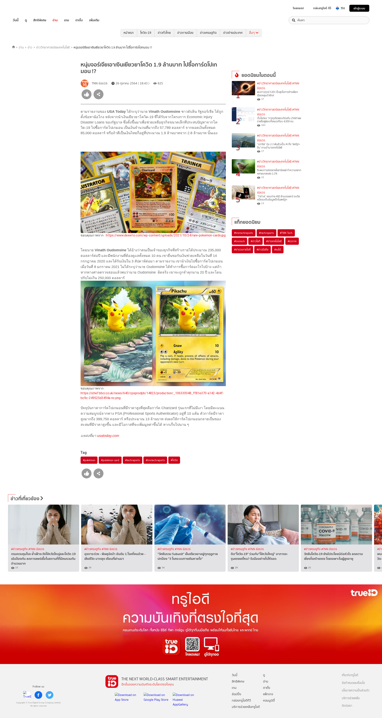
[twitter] (50, 695)
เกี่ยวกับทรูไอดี (350, 675)
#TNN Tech (286, 233)
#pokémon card (110, 460)
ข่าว (30, 47)
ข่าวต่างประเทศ (233, 32)
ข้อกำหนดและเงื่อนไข (353, 683)
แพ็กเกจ (268, 694)
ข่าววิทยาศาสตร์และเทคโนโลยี (53, 47)
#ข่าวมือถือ (262, 250)
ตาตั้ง (79, 20)
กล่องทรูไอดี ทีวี (322, 8)
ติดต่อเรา (347, 706)
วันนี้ (16, 20)
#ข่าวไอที (255, 241)
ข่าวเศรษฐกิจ (208, 32)
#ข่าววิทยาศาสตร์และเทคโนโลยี (274, 83)
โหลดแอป (298, 8)
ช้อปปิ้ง (236, 694)
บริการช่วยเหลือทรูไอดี (246, 707)
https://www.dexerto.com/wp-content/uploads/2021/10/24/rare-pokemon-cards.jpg (166, 235)
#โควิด (174, 460)
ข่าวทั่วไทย (164, 32)
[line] (27, 695)
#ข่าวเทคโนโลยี (274, 241)
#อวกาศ (292, 241)
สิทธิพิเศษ (39, 20)
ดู (26, 20)
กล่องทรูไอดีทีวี (241, 700)
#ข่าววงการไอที (242, 250)
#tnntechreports (155, 460)
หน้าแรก (129, 32)
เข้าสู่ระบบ (359, 8)
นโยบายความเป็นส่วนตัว (355, 690)
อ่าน (55, 20)
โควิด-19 (145, 32)
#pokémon (89, 460)
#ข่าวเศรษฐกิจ (19, 549)
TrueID (25, 8)
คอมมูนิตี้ (269, 700)
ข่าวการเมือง (185, 32)
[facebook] (38, 695)
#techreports (132, 460)
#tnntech (239, 241)
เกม (66, 20)
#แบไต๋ (277, 250)
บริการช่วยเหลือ (351, 698)
